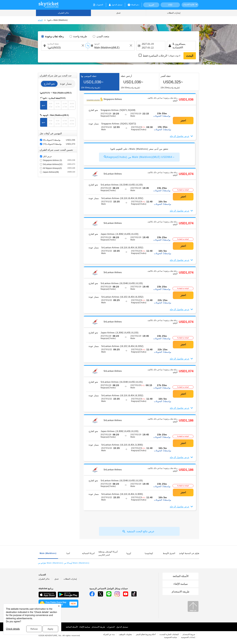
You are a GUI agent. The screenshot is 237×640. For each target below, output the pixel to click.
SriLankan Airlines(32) (59, 164)
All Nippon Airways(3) (59, 168)
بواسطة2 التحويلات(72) (52, 144)
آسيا (68, 553)
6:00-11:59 (57, 105)
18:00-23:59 (72, 105)
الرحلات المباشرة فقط (161, 55)
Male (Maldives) (48, 553)
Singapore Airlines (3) (59, 160)
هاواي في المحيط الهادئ (189, 553)
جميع (43, 105)
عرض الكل (47, 156)
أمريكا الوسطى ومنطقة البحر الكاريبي (108, 553)
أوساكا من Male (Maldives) (76, 563)
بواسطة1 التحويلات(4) (51, 140)
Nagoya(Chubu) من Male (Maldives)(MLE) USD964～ (141, 157)
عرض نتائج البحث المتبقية (140, 531)
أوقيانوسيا (149, 553)
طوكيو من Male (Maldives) (50, 563)
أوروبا (128, 553)
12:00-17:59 (65, 105)
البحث (189, 55)
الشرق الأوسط (169, 553)
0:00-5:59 (50, 105)
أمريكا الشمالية (88, 553)
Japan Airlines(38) (59, 172)
